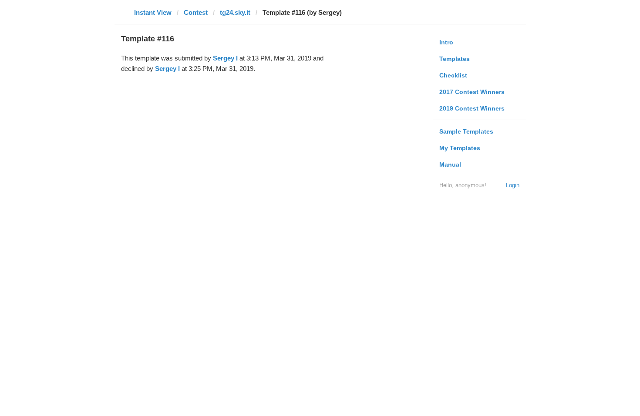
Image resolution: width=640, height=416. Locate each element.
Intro (446, 42)
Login (512, 185)
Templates (454, 58)
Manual (450, 164)
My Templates (459, 147)
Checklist (453, 75)
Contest (196, 12)
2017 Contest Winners (472, 91)
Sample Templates (466, 131)
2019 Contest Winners (472, 108)
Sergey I (225, 58)
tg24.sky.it (235, 12)
